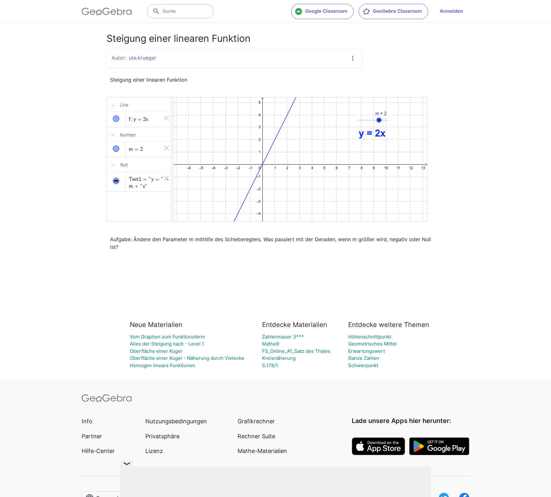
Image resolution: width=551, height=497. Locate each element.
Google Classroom (326, 11)
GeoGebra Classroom (397, 11)
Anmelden (451, 11)
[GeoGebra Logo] (107, 11)
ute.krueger (142, 58)
